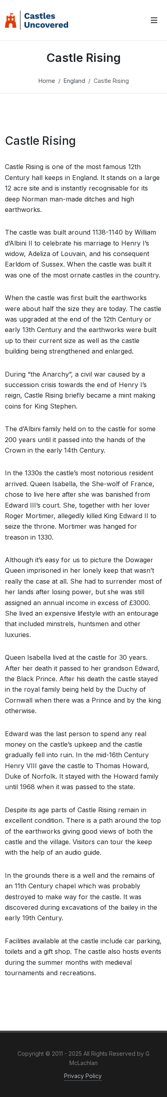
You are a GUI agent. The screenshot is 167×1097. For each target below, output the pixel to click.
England (74, 80)
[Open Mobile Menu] (154, 20)
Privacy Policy (83, 1075)
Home (47, 80)
